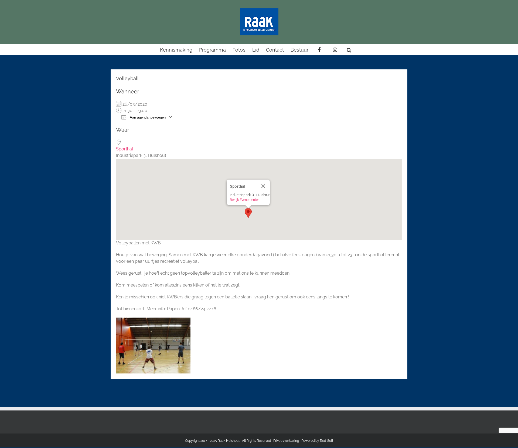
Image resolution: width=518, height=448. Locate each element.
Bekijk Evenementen (245, 200)
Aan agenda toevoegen (147, 117)
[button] (349, 49)
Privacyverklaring (286, 441)
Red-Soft (326, 441)
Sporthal (124, 148)
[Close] (263, 186)
